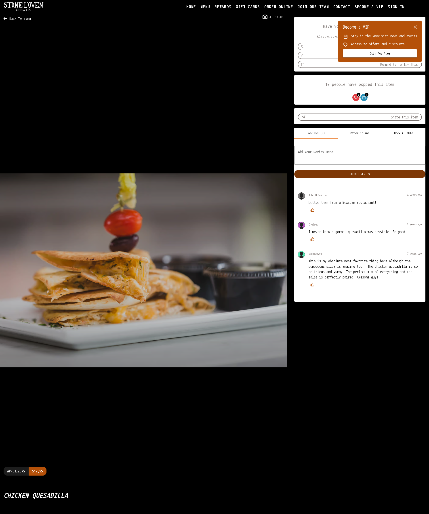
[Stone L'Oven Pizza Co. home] (24, 6)
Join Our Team (313, 6)
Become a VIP (369, 6)
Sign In (396, 6)
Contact (341, 6)
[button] (17, 18)
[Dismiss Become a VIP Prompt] (415, 27)
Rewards (222, 6)
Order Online (278, 6)
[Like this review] (313, 210)
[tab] (316, 133)
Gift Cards (248, 6)
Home (191, 6)
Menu (205, 6)
